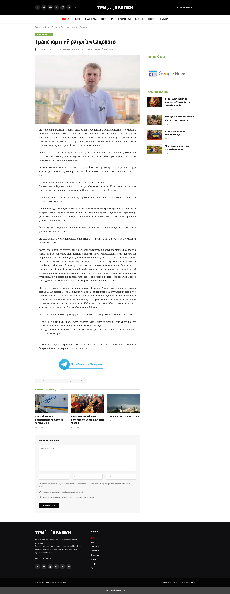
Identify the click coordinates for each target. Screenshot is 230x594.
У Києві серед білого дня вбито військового (177, 148)
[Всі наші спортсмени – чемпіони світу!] (154, 135)
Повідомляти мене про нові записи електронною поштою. (68, 497)
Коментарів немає (92, 49)
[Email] (25, 163)
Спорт (151, 19)
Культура (91, 19)
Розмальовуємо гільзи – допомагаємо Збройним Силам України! (87, 419)
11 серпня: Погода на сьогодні (123, 416)
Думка (164, 19)
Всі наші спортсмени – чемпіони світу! (176, 133)
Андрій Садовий (43, 381)
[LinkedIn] (25, 150)
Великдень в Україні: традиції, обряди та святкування (179, 118)
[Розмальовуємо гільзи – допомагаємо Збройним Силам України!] (87, 403)
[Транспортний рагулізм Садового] (87, 89)
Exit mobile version (115, 590)
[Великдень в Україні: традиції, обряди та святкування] (154, 120)
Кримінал (124, 19)
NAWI (65, 582)
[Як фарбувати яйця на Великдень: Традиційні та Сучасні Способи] (154, 102)
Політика (107, 19)
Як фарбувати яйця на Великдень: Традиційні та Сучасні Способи (177, 102)
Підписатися (184, 7)
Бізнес (139, 19)
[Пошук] (74, 7)
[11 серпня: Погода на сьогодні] (123, 403)
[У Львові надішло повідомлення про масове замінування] (51, 403)
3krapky (46, 49)
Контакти (165, 582)
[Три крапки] (115, 7)
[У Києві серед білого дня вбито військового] (154, 149)
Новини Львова (44, 34)
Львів (77, 19)
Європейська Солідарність (65, 381)
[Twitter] (25, 143)
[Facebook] (25, 136)
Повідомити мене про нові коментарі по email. (62, 492)
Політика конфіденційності (183, 582)
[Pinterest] (25, 157)
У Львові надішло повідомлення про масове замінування (49, 419)
